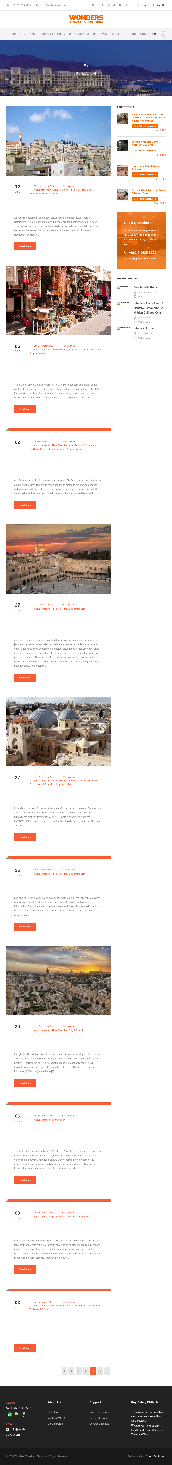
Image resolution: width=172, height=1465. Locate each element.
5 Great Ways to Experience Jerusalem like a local (64, 623)
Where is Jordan (144, 328)
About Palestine (77, 190)
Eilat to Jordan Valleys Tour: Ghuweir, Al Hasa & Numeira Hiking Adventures (148, 117)
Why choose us (112, 34)
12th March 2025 (146, 333)
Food (85, 349)
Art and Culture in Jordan (68, 1305)
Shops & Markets (50, 193)
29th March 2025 (146, 318)
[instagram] (126, 5)
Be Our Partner (56, 1423)
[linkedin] (103, 5)
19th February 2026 (148, 293)
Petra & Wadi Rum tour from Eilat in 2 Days (148, 192)
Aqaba (51, 1305)
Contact (146, 34)
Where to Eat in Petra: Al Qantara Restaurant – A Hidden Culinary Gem (149, 308)
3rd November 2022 (43, 1212)
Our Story (53, 1412)
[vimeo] (120, 5)
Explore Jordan (23, 34)
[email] (93, 5)
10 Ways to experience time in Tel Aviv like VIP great (64, 463)
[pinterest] (109, 5)
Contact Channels (99, 1423)
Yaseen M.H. (144, 297)
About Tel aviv (75, 349)
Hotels (50, 449)
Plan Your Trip (86, 34)
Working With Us (57, 1417)
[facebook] (98, 5)
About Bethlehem (42, 190)
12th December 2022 (44, 186)
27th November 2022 (44, 604)
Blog (132, 34)
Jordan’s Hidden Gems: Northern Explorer (145, 143)
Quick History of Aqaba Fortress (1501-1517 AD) (64, 1324)
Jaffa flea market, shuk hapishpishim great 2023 (65, 367)
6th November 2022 (43, 1115)
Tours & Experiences (55, 34)
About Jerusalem (60, 190)
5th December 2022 (43, 346)
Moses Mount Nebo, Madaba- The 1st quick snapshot (64, 1134)
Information (34, 193)
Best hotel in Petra (145, 287)
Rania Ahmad (69, 186)
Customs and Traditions (85, 780)
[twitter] (114, 5)
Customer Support (99, 1412)
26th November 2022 (44, 869)
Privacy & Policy (98, 1417)
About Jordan (40, 1120)
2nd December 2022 (44, 441)
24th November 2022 (44, 1026)
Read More (25, 246)
